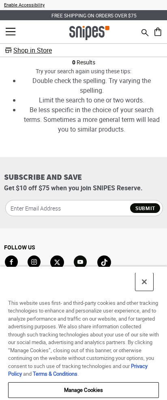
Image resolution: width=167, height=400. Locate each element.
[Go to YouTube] (81, 262)
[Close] (144, 282)
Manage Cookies (83, 390)
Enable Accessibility (24, 5)
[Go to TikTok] (104, 262)
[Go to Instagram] (34, 261)
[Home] (89, 32)
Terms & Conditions (55, 373)
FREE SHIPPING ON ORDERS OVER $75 (85, 15)
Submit (145, 208)
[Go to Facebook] (11, 261)
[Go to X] (57, 262)
